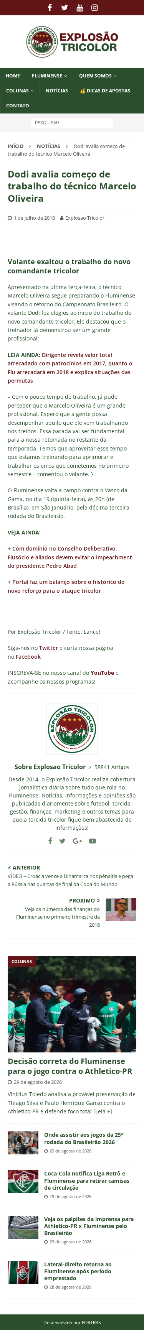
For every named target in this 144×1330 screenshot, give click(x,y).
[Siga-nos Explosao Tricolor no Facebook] (50, 841)
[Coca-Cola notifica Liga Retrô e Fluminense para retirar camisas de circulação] (23, 1181)
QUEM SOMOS (95, 75)
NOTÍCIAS (57, 90)
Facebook (28, 656)
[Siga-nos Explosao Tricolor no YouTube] (89, 841)
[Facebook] (49, 7)
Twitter (48, 647)
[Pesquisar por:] (72, 122)
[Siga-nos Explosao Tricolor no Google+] (74, 841)
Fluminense (47, 75)
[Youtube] (79, 7)
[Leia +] (102, 1111)
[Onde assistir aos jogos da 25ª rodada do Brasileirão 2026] (23, 1142)
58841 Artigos (111, 767)
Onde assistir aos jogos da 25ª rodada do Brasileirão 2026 (83, 1138)
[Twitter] (64, 7)
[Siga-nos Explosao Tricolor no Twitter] (59, 841)
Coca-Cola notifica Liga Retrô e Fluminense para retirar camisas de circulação (86, 1180)
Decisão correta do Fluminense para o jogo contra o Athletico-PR (70, 1066)
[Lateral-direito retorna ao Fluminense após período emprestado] (23, 1272)
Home (13, 75)
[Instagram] (94, 7)
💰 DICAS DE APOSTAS (105, 90)
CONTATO (17, 105)
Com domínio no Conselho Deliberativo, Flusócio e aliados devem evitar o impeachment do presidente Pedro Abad (70, 557)
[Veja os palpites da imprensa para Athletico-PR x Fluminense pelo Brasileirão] (23, 1227)
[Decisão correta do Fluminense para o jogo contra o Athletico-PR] (72, 1004)
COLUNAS (17, 90)
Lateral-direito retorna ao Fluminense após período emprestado (78, 1271)
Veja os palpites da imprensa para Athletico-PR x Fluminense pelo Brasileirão (89, 1225)
